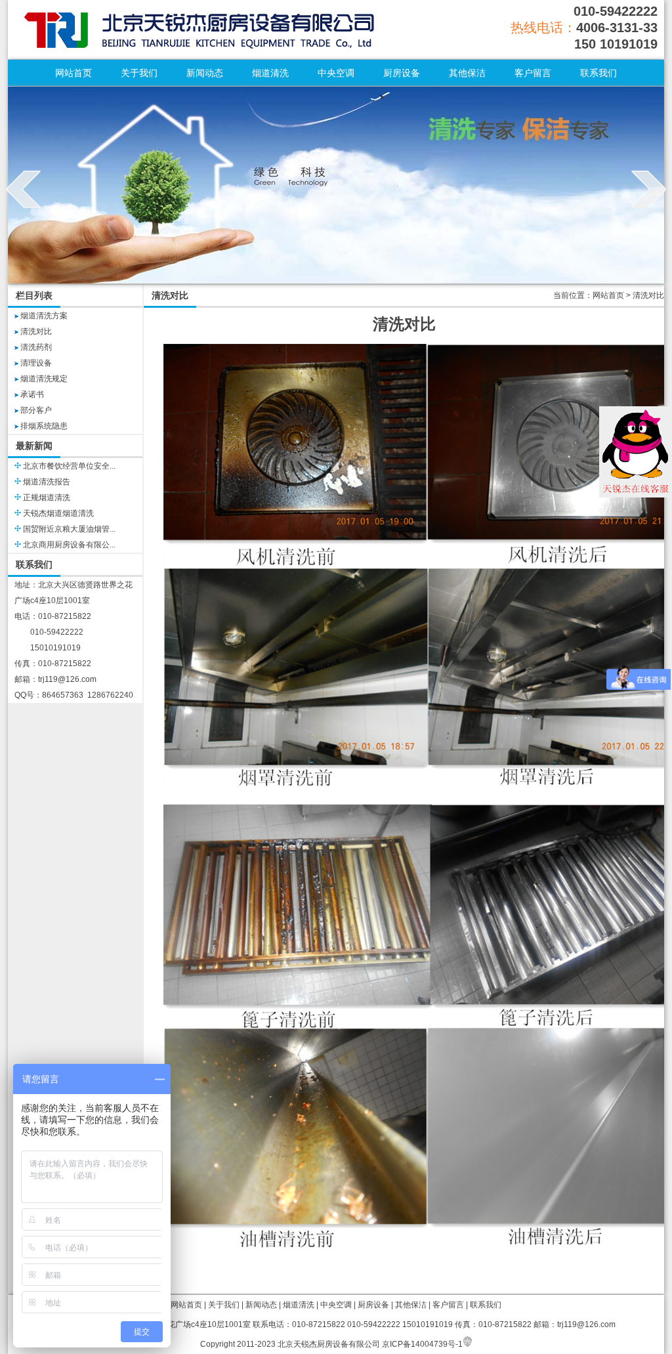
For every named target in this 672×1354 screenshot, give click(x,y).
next (648, 189)
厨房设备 (401, 73)
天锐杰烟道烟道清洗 (58, 513)
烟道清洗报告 (46, 481)
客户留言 (532, 73)
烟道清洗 (270, 73)
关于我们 (139, 73)
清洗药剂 (36, 347)
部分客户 (36, 410)
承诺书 (32, 394)
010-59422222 (616, 11)
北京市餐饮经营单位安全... (69, 466)
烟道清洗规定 (44, 378)
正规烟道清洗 (46, 497)
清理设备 (36, 363)
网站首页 (73, 73)
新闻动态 (204, 73)
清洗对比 (36, 331)
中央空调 (336, 73)
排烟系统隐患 (44, 426)
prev (23, 189)
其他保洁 (467, 73)
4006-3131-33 (617, 27)
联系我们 (598, 73)
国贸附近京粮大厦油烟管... (69, 529)
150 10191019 (616, 44)
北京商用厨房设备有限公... (69, 544)
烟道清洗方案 (44, 315)
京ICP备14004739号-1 (422, 1344)
